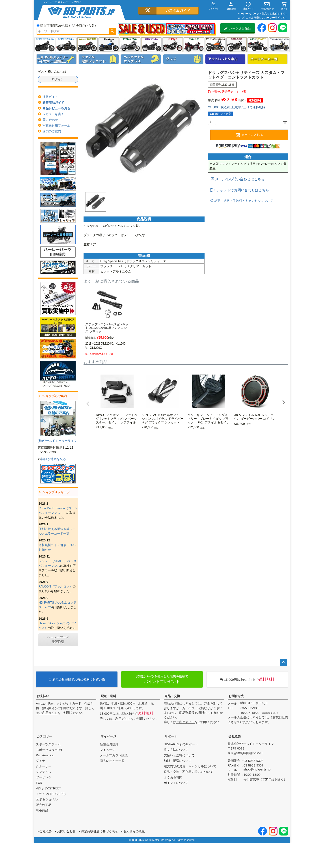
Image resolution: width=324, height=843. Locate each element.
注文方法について (176, 750)
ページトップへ (283, 662)
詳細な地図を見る (53, 459)
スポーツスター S (66, 44)
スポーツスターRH (49, 750)
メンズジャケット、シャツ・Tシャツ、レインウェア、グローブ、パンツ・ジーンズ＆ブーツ (99, 59)
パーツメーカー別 (267, 59)
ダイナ (173, 44)
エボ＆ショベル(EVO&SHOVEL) (279, 44)
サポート (171, 736)
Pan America (215, 44)
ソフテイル (151, 44)
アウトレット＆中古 (225, 59)
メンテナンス (56, 59)
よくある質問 (173, 777)
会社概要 (235, 736)
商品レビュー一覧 (112, 761)
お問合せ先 (236, 696)
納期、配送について (178, 761)
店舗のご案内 (52, 131)
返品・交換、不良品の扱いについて (188, 772)
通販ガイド (50, 97)
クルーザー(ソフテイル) (109, 44)
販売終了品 (43, 805)
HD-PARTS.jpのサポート (181, 744)
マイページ (108, 736)
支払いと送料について (179, 755)
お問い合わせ (66, 831)
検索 (112, 31)
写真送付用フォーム (56, 125)
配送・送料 (108, 696)
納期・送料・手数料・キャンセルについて (243, 200)
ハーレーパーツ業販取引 (58, 639)
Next (283, 402)
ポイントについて (176, 783)
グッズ (183, 59)
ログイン (58, 79)
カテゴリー (44, 736)
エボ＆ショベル (47, 799)
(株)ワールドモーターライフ (57, 440)
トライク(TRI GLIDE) (194, 44)
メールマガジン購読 (114, 755)
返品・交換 (172, 696)
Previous (88, 403)
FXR (39, 783)
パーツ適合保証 (240, 28)
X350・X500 (237, 44)
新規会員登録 (109, 744)
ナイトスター (87, 44)
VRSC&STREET (258, 44)
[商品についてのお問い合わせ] (237, 179)
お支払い (43, 696)
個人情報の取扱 (134, 831)
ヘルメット (141, 59)
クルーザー (43, 766)
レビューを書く (53, 114)
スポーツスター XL (45, 44)
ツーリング (130, 44)
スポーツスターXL (48, 744)
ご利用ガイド (48, 712)
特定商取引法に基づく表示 (99, 831)
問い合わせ (50, 119)
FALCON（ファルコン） (56, 586)
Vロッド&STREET (48, 788)
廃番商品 (42, 810)
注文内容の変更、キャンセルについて (190, 766)
